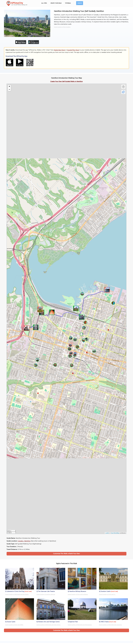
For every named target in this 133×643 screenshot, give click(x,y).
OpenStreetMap (115, 533)
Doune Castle (11, 622)
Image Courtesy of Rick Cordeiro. (62, 27)
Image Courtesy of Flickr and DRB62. (14, 625)
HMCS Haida (105, 622)
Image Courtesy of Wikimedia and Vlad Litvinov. (49, 625)
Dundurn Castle (106, 591)
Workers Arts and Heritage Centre (49, 622)
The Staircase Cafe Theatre (46, 591)
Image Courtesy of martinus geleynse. (46, 594)
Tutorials (68, 3)
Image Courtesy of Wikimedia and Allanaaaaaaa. (80, 625)
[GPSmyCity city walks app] (17, 3)
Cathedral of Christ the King (15, 591)
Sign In (80, 3)
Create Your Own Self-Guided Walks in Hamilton (66, 81)
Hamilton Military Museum (77, 591)
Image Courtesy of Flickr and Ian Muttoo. (78, 594)
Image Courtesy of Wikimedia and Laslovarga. (110, 625)
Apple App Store (59, 50)
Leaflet (107, 533)
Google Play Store (73, 50)
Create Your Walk (56, 3)
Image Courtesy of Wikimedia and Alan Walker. (17, 594)
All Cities (44, 3)
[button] (26, 327)
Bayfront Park (73, 622)
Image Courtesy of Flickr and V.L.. (107, 594)
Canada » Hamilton (24, 541)
